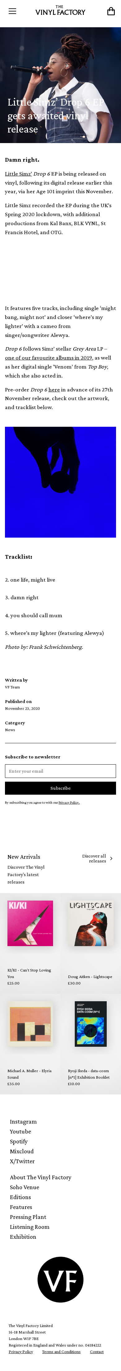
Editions (20, 1197)
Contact (97, 1351)
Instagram (23, 1121)
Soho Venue (24, 1187)
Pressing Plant (28, 1216)
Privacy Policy (21, 1351)
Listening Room (30, 1226)
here (54, 389)
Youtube (20, 1131)
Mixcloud (22, 1151)
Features (21, 1206)
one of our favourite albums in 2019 (48, 357)
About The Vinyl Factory (40, 1177)
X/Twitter (22, 1161)
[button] (19, 11)
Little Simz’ (18, 173)
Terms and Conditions (61, 1351)
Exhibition (23, 1236)
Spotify (19, 1141)
